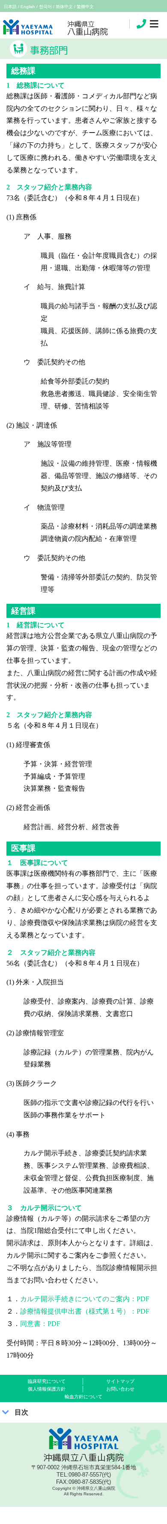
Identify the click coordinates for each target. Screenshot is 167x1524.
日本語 (10, 6)
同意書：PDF (40, 1323)
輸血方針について (83, 1396)
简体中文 (64, 6)
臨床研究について (47, 1381)
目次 (21, 1412)
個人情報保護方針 (47, 1388)
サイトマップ (120, 1381)
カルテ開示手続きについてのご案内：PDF (84, 1298)
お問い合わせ (120, 1388)
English (28, 6)
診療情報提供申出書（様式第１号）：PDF (84, 1311)
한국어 (45, 6)
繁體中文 (85, 6)
